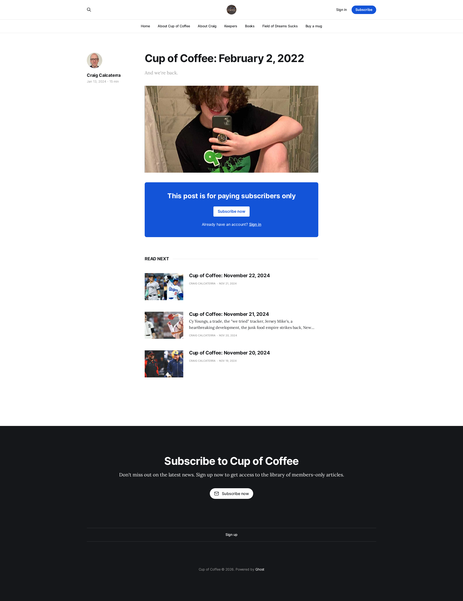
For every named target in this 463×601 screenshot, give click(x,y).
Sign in (341, 9)
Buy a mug (314, 26)
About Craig (207, 26)
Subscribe (363, 9)
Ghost (260, 569)
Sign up (231, 534)
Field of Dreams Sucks (280, 26)
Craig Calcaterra (104, 75)
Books (250, 26)
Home (145, 26)
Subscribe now (231, 211)
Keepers (230, 26)
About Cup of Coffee (174, 26)
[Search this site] (89, 9)
